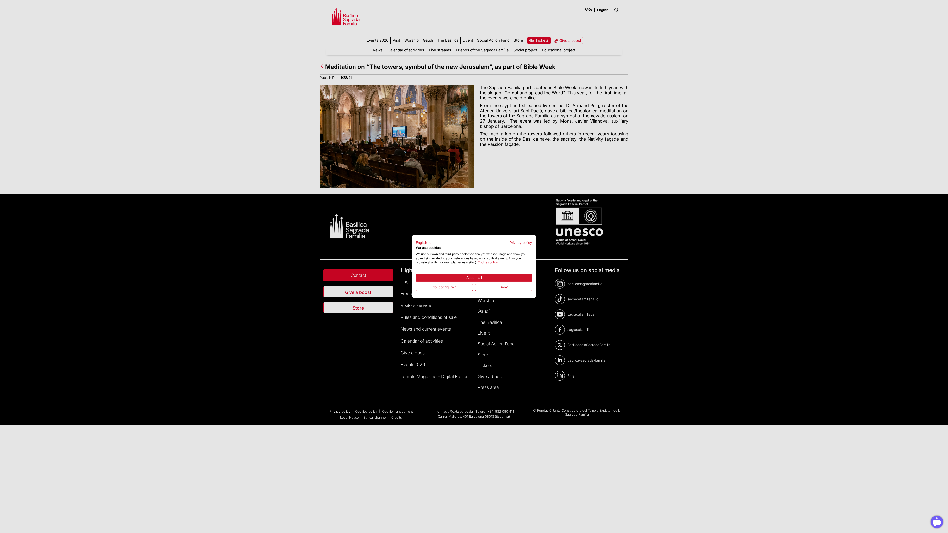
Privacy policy (521, 243)
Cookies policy (488, 262)
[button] (424, 243)
